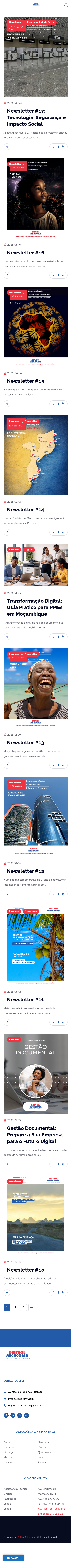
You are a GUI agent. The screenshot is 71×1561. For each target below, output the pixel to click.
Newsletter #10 (25, 1270)
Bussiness (14, 421)
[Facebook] (6, 1415)
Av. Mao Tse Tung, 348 (51, 1509)
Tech (11, 29)
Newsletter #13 (25, 742)
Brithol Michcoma (26, 1537)
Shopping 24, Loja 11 (50, 1514)
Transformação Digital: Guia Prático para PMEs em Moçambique (35, 607)
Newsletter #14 (25, 509)
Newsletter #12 (25, 871)
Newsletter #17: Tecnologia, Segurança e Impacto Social (36, 117)
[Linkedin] (12, 1415)
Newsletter (15, 22)
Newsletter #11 (25, 999)
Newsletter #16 (25, 252)
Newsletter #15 (25, 381)
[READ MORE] (7, 146)
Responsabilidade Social (40, 22)
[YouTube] (26, 1415)
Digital (29, 550)
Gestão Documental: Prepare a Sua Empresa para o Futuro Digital (35, 1134)
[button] (66, 5)
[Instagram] (19, 1415)
